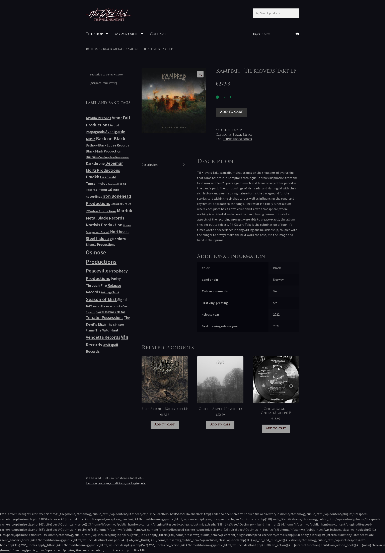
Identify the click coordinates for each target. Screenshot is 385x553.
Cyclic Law (124, 157)
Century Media (108, 157)
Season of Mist (101, 299)
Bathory (92, 145)
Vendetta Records (103, 337)
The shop (94, 34)
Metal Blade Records (105, 218)
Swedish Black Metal (110, 312)
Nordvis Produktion (104, 225)
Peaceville (97, 270)
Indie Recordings (237, 139)
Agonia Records (98, 118)
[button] (200, 74)
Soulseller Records (104, 306)
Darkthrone (95, 163)
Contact (158, 34)
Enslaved (113, 183)
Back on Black (110, 138)
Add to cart (231, 112)
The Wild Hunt (107, 330)
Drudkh (92, 177)
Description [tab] (150, 165)
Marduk (124, 210)
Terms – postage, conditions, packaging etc (116, 483)
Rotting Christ (110, 292)
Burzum (92, 157)
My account (126, 34)
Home (95, 49)
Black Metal (112, 49)
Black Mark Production (103, 151)
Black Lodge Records (113, 145)
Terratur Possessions (104, 317)
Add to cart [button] (165, 424)
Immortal (104, 189)
